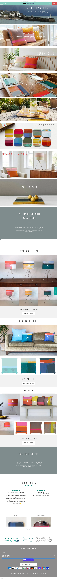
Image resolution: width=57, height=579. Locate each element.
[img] (28, 485)
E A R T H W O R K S (18, 573)
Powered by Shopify (41, 573)
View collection (28, 313)
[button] (27, 529)
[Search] (50, 3)
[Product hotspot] (10, 265)
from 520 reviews (28, 487)
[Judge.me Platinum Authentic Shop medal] (24, 539)
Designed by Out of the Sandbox (30, 573)
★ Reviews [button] (55, 291)
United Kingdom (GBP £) (27, 564)
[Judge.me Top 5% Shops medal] (49, 539)
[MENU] (1, 3)
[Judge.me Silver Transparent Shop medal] (37, 539)
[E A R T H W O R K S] (28, 3)
